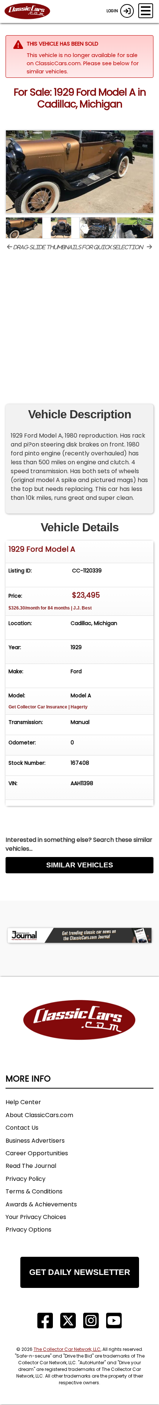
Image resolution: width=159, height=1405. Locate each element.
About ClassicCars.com (39, 1115)
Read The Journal (31, 1166)
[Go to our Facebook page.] (45, 1321)
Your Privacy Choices (36, 1217)
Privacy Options (28, 1229)
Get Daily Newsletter (79, 1272)
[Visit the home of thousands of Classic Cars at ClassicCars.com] (32, 11)
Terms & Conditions (34, 1191)
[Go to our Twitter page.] (68, 1321)
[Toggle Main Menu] (145, 10)
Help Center (23, 1102)
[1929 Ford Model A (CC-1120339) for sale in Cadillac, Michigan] (79, 171)
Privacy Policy (25, 1179)
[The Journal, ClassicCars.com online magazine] (79, 935)
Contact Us (22, 1127)
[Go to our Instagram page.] (91, 1321)
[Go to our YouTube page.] (114, 1321)
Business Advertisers (35, 1140)
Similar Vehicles (79, 865)
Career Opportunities (37, 1153)
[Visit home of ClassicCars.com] (79, 1031)
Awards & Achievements (41, 1204)
